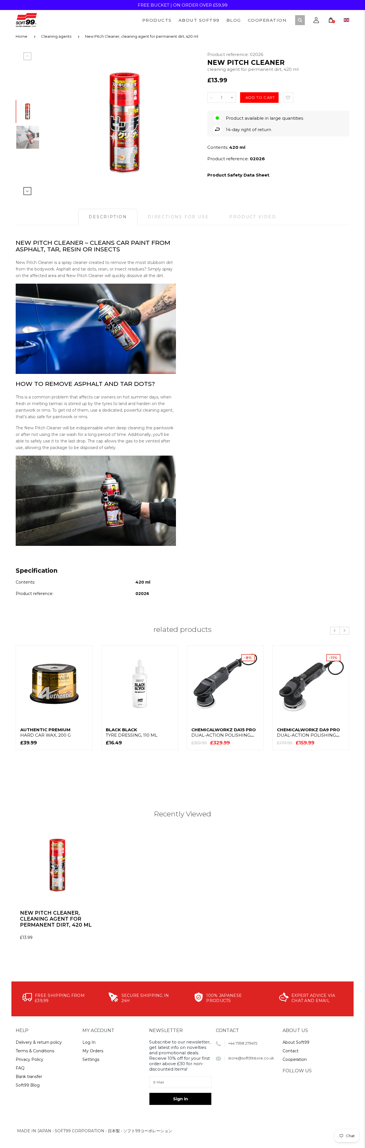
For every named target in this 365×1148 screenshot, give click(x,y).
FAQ (20, 1068)
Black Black (131, 732)
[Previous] (60, 123)
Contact (291, 1050)
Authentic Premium (45, 732)
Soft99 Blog (28, 1085)
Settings (90, 1059)
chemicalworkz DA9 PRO (308, 732)
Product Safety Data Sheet (238, 175)
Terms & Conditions (35, 1050)
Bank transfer (29, 1076)
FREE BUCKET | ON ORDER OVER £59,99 (183, 5)
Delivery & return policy (39, 1042)
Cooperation (295, 1059)
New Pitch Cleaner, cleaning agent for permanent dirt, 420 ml (141, 36)
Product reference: (228, 54)
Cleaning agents (56, 36)
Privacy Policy (29, 1059)
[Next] (189, 123)
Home (21, 36)
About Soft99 (296, 1042)
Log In (89, 1042)
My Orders (92, 1050)
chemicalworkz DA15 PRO (223, 732)
